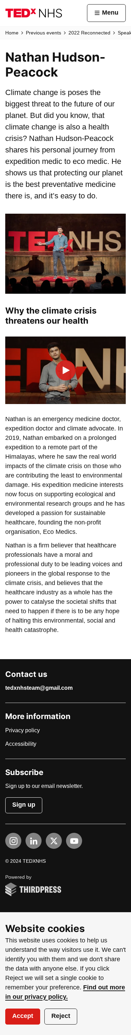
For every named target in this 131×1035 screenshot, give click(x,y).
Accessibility (20, 744)
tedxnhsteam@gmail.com (39, 688)
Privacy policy (22, 730)
